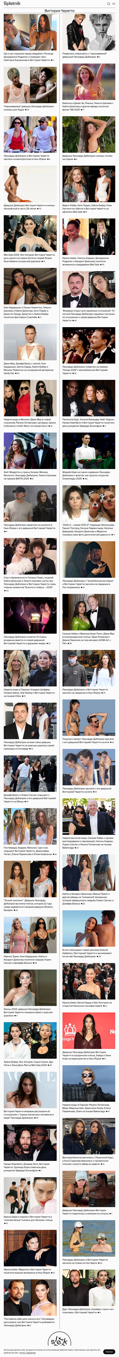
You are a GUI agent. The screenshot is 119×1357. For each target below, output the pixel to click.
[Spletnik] (12, 4)
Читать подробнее (27, 1353)
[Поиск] (108, 3)
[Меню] (113, 3)
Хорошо (109, 1352)
